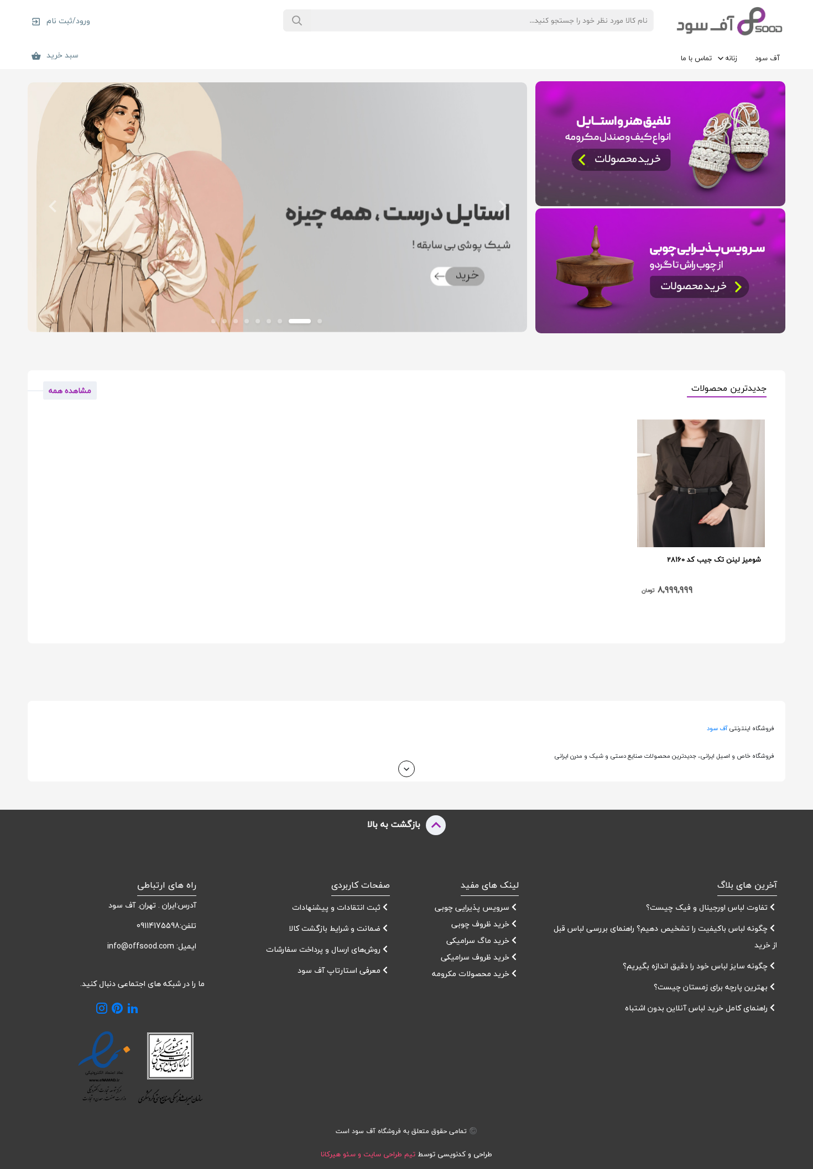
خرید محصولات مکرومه (472, 974)
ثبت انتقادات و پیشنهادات (337, 907)
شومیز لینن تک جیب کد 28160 (714, 559)
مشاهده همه (70, 390)
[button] (502, 207)
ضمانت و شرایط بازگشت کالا (336, 928)
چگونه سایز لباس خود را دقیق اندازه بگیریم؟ (696, 966)
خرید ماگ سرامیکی (479, 940)
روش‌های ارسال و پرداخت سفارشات (324, 949)
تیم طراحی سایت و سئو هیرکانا (368, 1154)
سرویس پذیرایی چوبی (473, 907)
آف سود (767, 58)
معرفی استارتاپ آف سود (340, 970)
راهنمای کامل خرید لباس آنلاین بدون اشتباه (696, 1008)
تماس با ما (696, 58)
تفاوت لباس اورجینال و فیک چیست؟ (708, 907)
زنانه (731, 58)
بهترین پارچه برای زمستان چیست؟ (712, 987)
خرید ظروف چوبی (481, 924)
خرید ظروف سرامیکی (476, 957)
